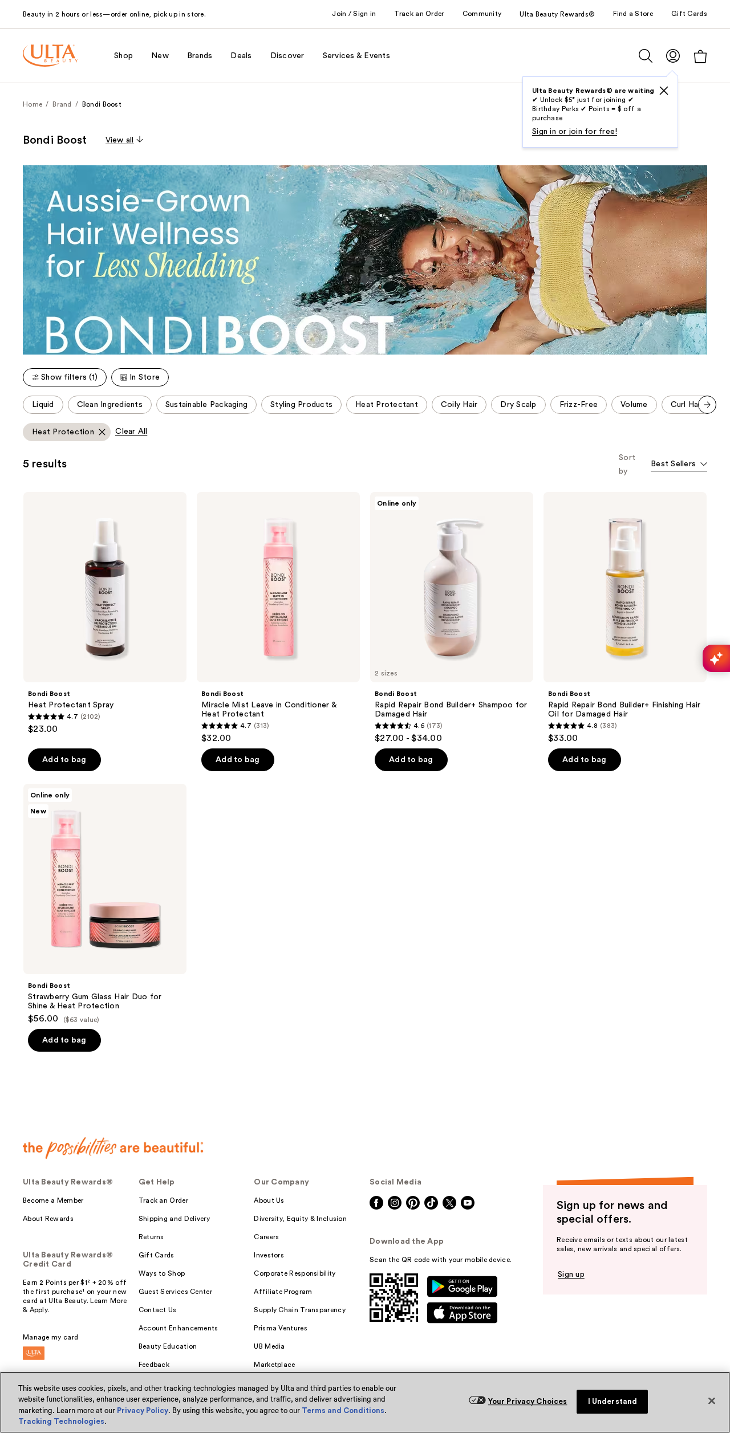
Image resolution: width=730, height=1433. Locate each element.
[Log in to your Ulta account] (673, 55)
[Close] (711, 1400)
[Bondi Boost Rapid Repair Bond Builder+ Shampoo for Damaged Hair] (451, 618)
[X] (663, 90)
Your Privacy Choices (527, 1401)
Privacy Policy (142, 1410)
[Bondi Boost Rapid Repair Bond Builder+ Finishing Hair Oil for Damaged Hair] (625, 618)
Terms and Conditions (343, 1410)
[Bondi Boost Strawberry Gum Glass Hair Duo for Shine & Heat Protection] (104, 904)
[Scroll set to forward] (707, 405)
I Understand (613, 1401)
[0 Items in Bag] (700, 56)
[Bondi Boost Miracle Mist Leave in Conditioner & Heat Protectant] (278, 618)
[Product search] (645, 56)
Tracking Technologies (61, 1421)
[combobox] (679, 464)
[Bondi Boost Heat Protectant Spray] (104, 613)
